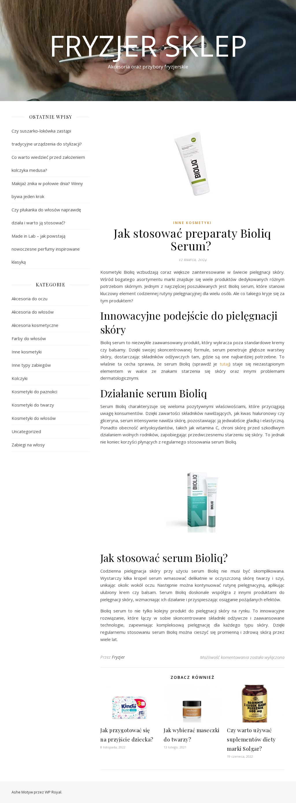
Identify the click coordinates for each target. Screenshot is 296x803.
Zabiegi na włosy (28, 445)
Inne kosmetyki (27, 352)
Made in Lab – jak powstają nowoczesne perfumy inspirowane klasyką (46, 249)
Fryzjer (118, 657)
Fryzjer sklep (148, 45)
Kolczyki (19, 378)
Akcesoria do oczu (29, 298)
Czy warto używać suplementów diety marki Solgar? (251, 739)
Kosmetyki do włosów (34, 418)
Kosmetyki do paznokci (34, 391)
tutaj (224, 364)
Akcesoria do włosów (33, 312)
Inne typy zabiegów (31, 365)
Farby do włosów (29, 338)
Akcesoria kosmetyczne (35, 325)
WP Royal (53, 792)
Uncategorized (26, 431)
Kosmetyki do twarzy (33, 405)
